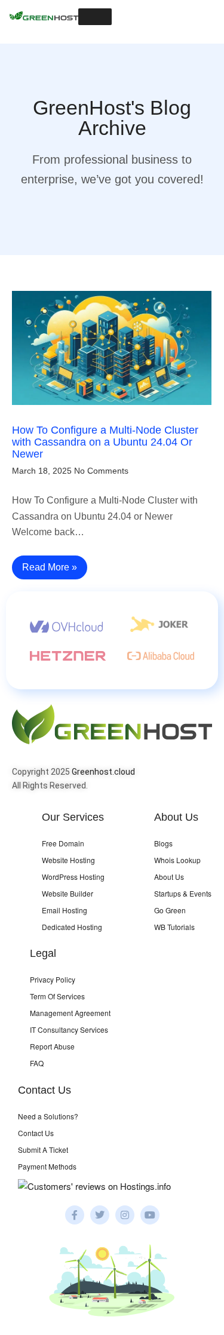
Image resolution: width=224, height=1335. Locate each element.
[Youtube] (149, 1214)
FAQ (37, 1063)
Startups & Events (182, 893)
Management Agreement (70, 1013)
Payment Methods (47, 1166)
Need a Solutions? (48, 1116)
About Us (169, 876)
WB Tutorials (174, 927)
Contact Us (36, 1133)
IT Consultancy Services (69, 1029)
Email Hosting (64, 910)
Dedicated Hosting (72, 927)
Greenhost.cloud (103, 772)
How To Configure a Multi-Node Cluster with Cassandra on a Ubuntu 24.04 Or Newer (105, 442)
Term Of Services (57, 996)
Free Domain (63, 843)
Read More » (49, 567)
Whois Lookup (177, 860)
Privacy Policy (52, 979)
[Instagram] (124, 1214)
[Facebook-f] (74, 1214)
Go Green (170, 910)
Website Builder (67, 893)
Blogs (163, 843)
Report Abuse (52, 1046)
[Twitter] (99, 1214)
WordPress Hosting (73, 876)
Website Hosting (68, 860)
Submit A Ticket (43, 1149)
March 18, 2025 (42, 470)
